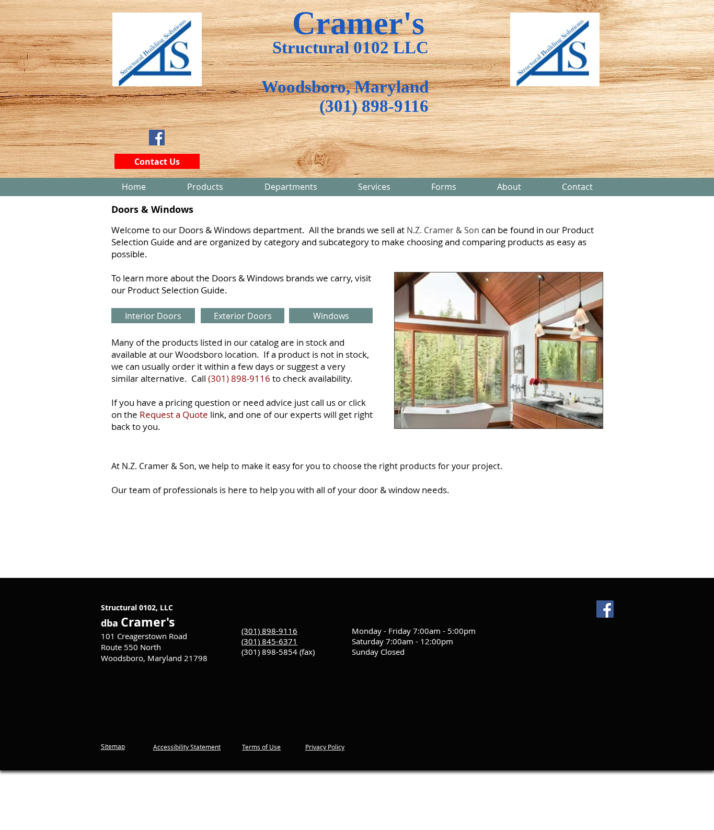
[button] (291, 187)
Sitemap (113, 746)
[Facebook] (157, 137)
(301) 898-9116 (374, 106)
